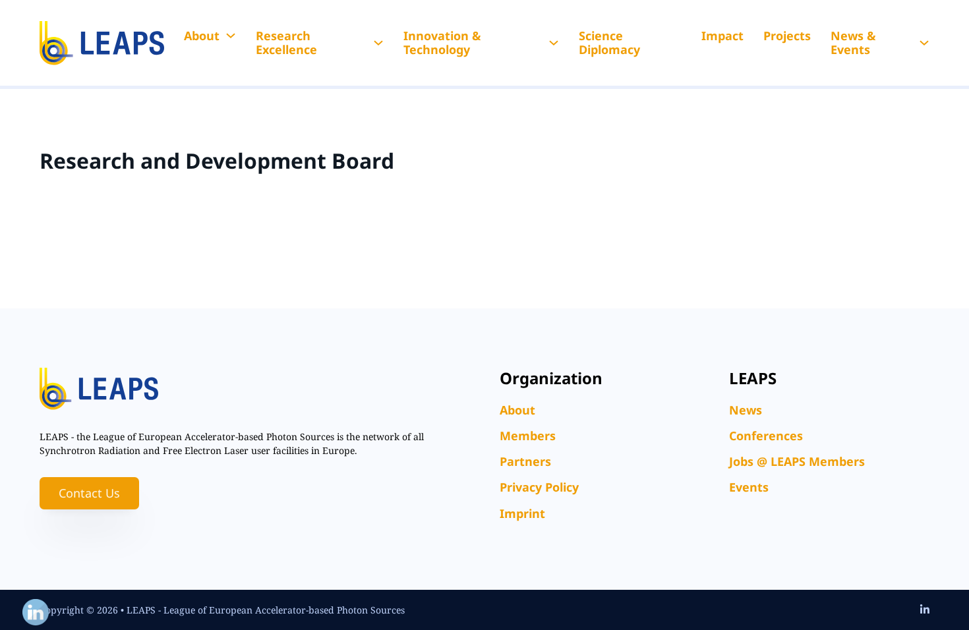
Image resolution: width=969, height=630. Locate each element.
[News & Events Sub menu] (924, 43)
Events (749, 487)
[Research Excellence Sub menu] (378, 43)
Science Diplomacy (609, 43)
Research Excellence (286, 43)
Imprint (522, 513)
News (745, 410)
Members (528, 436)
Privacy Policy (539, 487)
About (202, 35)
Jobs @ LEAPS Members (797, 461)
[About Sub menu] (230, 35)
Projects (787, 35)
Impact (722, 35)
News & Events (853, 43)
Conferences (766, 436)
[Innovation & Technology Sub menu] (553, 43)
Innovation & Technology (442, 43)
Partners (525, 461)
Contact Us (89, 493)
